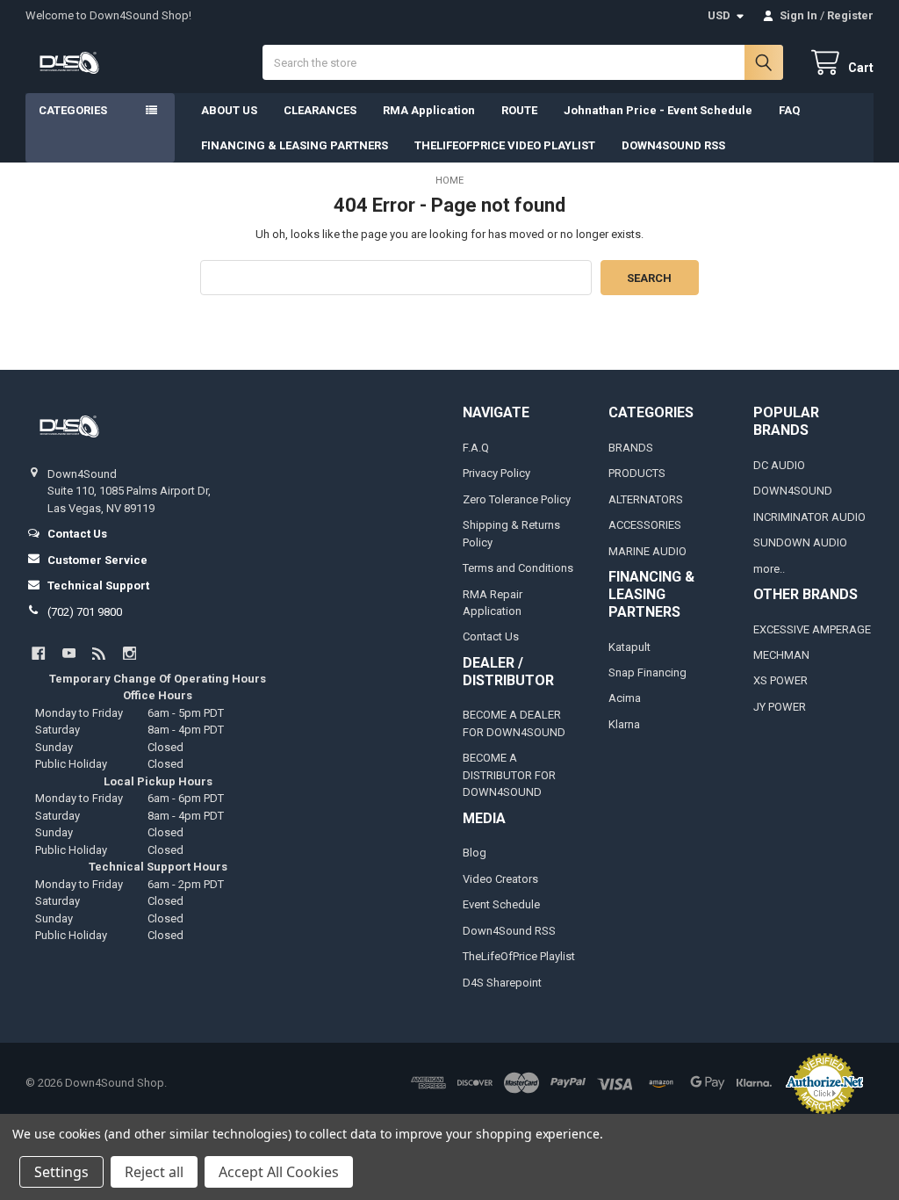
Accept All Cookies (279, 1172)
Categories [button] (73, 110)
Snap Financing (647, 672)
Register (850, 15)
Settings (61, 1172)
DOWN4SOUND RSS (673, 145)
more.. (769, 568)
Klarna (624, 724)
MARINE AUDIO (647, 551)
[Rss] (98, 653)
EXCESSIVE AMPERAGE (812, 629)
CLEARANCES (320, 110)
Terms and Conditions (518, 568)
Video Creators (500, 879)
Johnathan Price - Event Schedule (658, 110)
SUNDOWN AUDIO (800, 542)
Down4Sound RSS (509, 930)
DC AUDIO (779, 465)
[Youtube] (69, 653)
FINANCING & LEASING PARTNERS (294, 145)
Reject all (154, 1172)
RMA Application (429, 110)
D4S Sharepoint (502, 982)
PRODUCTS (636, 473)
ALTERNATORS (645, 499)
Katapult (629, 647)
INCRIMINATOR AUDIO (809, 517)
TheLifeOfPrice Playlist (519, 956)
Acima (624, 698)
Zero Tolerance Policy (517, 499)
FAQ (789, 110)
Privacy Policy (496, 473)
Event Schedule (501, 904)
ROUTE (519, 110)
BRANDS (630, 447)
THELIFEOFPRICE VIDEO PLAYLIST (504, 145)
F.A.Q (476, 447)
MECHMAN (781, 654)
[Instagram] (129, 653)
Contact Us (491, 636)
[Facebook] (38, 653)
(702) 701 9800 (84, 611)
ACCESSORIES (644, 524)
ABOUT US (229, 110)
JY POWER (779, 706)
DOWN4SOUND (792, 490)
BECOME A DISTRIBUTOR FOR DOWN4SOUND (509, 775)
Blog (474, 852)
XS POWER (780, 680)
